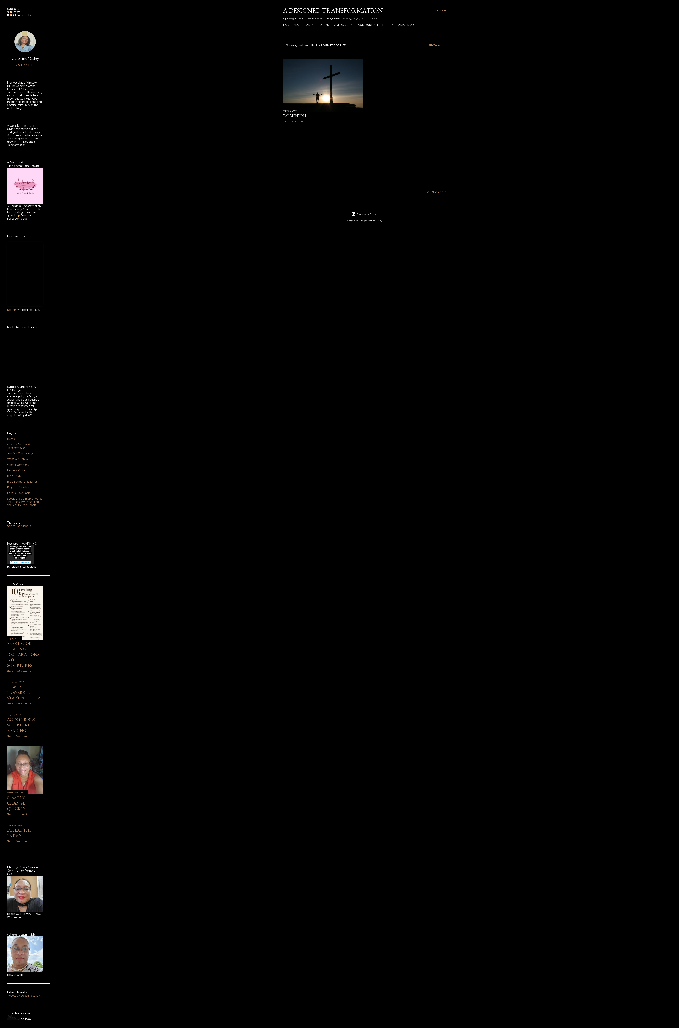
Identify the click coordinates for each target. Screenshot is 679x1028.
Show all (435, 45)
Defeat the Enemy (19, 832)
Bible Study (14, 476)
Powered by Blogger (367, 214)
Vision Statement (18, 464)
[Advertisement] (323, 156)
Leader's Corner (343, 25)
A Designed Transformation (333, 10)
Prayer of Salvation (18, 487)
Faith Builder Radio (18, 493)
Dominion (294, 115)
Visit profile (25, 65)
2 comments (22, 736)
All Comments (21, 15)
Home (287, 25)
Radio (400, 25)
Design (11, 309)
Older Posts (436, 192)
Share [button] (286, 121)
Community (366, 25)
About (298, 25)
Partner (311, 25)
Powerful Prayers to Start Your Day (24, 692)
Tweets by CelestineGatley (23, 995)
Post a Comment (300, 121)
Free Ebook (385, 25)
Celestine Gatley (25, 58)
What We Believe (18, 459)
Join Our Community (20, 453)
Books (324, 25)
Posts (16, 12)
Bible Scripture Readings (22, 481)
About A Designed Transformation (18, 446)
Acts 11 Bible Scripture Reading (21, 725)
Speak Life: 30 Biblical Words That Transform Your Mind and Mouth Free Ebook (24, 502)
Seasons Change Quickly (16, 803)
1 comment (21, 814)
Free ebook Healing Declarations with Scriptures (23, 654)
